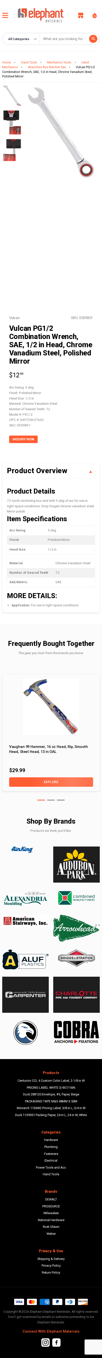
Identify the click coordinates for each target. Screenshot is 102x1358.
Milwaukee (51, 1213)
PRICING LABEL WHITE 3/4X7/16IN (51, 1087)
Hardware (51, 1140)
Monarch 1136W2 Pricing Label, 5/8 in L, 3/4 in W (51, 1108)
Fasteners (51, 1154)
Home (6, 62)
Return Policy (51, 1272)
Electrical (51, 1160)
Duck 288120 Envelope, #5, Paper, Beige (51, 1094)
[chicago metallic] (25, 1032)
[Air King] (25, 850)
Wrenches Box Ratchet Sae (47, 67)
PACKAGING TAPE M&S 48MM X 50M (51, 1101)
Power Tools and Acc (51, 1167)
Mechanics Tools (59, 62)
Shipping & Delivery (51, 1259)
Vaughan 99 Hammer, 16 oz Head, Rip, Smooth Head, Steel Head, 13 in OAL (48, 749)
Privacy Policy (51, 1265)
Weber (51, 1234)
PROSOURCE (51, 1206)
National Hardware (51, 1220)
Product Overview (37, 470)
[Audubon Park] (25, 959)
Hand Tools (29, 62)
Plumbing (51, 1147)
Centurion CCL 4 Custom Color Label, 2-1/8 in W (51, 1080)
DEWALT (51, 1199)
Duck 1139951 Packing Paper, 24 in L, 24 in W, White (51, 1115)
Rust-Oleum (51, 1227)
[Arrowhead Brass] (76, 928)
